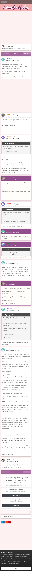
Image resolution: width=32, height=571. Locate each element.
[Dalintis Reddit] (7, 522)
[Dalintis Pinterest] (9, 522)
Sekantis (26, 53)
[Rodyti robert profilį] (3, 115)
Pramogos (23, 48)
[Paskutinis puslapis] (30, 53)
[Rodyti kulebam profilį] (3, 59)
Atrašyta (12, 116)
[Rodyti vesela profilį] (3, 460)
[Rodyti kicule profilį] (3, 244)
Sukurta (12, 60)
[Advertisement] (16, 27)
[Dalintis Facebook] (4, 522)
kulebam (8, 48)
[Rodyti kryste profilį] (3, 178)
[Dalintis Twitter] (2, 522)
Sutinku (16, 568)
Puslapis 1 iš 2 (16, 53)
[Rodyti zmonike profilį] (3, 231)
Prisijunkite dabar (16, 505)
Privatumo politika (14, 563)
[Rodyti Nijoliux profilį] (3, 137)
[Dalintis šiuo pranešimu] (29, 60)
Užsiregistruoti (16, 495)
